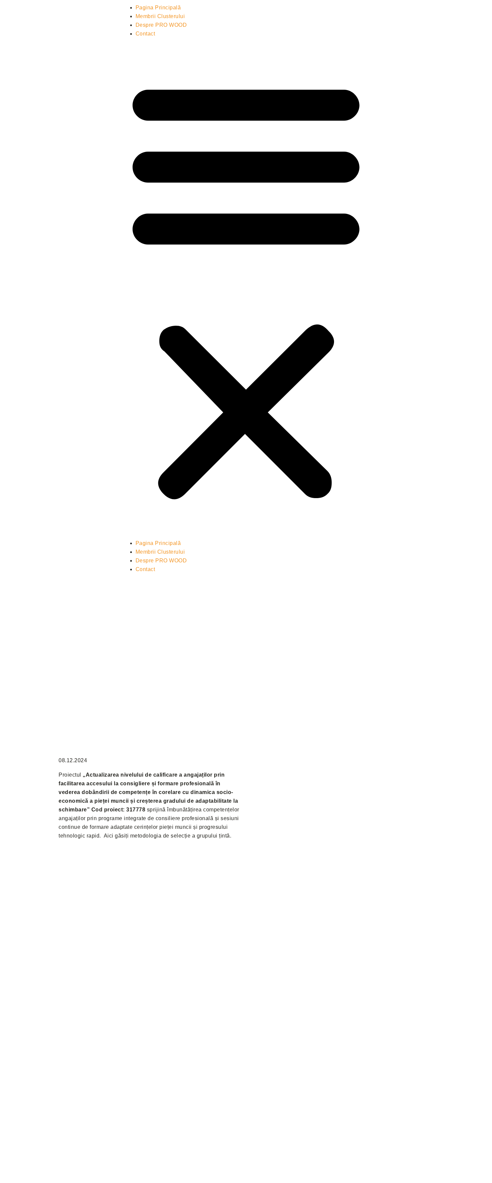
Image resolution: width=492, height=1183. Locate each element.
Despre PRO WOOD (161, 25)
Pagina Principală (158, 7)
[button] (246, 288)
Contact (145, 33)
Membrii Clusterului (160, 16)
